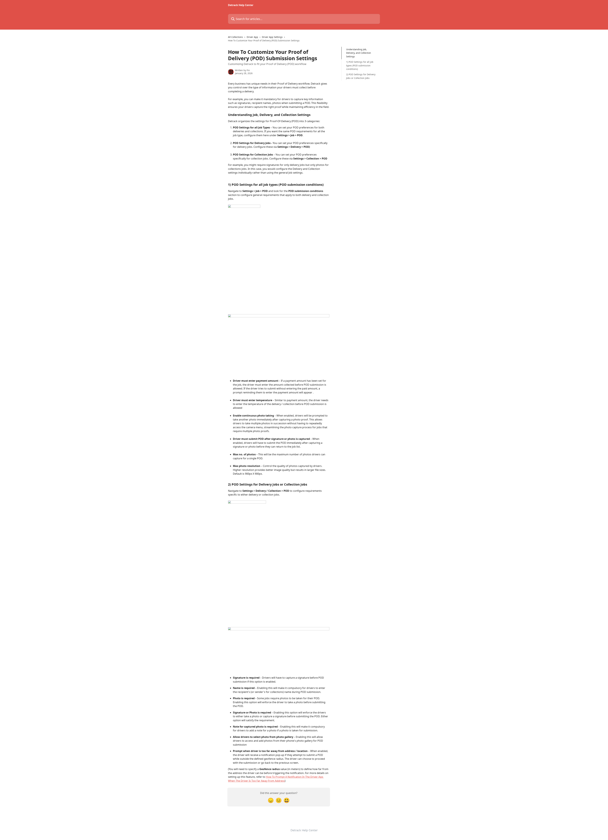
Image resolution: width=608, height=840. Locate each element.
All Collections (235, 36)
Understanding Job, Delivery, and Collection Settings (358, 53)
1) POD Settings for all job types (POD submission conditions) (359, 65)
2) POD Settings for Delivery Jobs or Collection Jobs (360, 76)
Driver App (252, 36)
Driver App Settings (272, 36)
